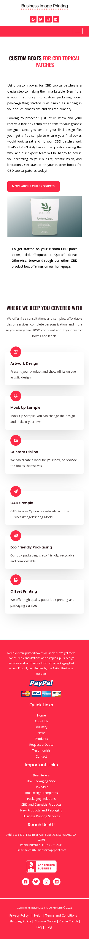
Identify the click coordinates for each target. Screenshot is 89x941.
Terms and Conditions (61, 915)
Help (37, 915)
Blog (49, 927)
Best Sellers (41, 775)
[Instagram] (48, 19)
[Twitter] (41, 19)
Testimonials (41, 750)
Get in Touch (69, 921)
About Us (41, 721)
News (41, 733)
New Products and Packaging (41, 810)
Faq (39, 927)
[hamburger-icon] (78, 31)
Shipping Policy (20, 921)
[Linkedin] (56, 19)
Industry (41, 727)
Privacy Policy (19, 915)
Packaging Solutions (41, 798)
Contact (41, 756)
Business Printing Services (41, 816)
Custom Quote (45, 921)
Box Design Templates (41, 792)
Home (41, 715)
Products (41, 738)
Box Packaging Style (41, 781)
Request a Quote (41, 744)
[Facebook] (33, 19)
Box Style (41, 787)
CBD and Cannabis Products (41, 804)
